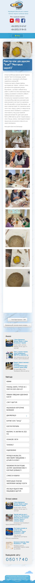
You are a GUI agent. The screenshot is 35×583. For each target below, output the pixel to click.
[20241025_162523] (18, 198)
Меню (18, 36)
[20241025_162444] (18, 278)
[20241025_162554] (18, 139)
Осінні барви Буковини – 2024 (17, 319)
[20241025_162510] (18, 178)
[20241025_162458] (18, 258)
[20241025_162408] (18, 159)
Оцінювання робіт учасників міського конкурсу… (17, 325)
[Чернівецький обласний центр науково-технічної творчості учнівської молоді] (17, 5)
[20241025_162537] (18, 218)
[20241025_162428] (18, 238)
